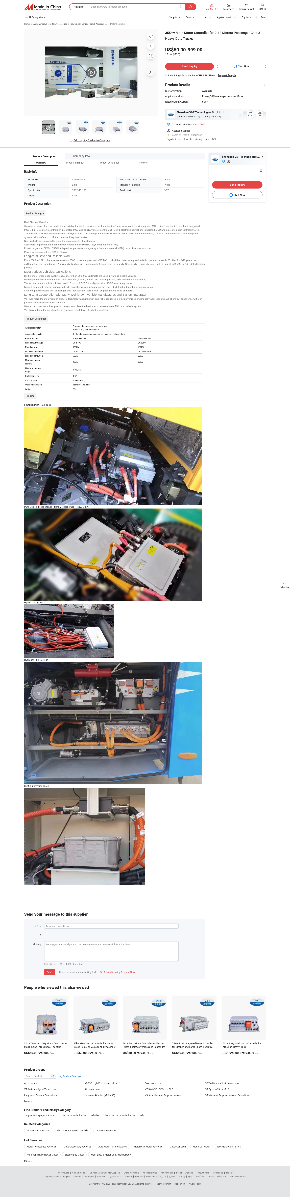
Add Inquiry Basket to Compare (92, 140)
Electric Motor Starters (229, 1146)
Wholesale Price (149, 1172)
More (27, 1160)
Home (27, 23)
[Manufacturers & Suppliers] (42, 6)
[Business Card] (260, 170)
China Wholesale (131, 1172)
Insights (229, 1172)
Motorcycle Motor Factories (148, 1146)
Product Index (203, 1172)
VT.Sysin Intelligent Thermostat (40, 1089)
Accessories (30, 1083)
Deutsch (139, 1176)
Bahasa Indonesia (238, 1176)
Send (49, 972)
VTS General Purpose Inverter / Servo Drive (227, 1095)
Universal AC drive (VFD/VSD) (100, 1095)
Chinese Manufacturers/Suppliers (105, 1172)
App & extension (224, 17)
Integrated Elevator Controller (39, 1095)
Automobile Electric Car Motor (42, 1154)
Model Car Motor (201, 1146)
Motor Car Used (178, 1146)
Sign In (170, 139)
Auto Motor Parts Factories (112, 1146)
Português (89, 1176)
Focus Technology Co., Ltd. (123, 1183)
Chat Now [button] (243, 66)
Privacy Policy (194, 1183)
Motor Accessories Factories (41, 1146)
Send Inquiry (189, 66)
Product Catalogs (71, 1076)
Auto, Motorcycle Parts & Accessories (50, 23)
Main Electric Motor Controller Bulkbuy (111, 1154)
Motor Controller (117, 23)
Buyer (189, 17)
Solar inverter (152, 1083)
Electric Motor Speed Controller (73, 1130)
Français (101, 1176)
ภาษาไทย (200, 1176)
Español (77, 1176)
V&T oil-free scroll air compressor (222, 1083)
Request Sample (227, 75)
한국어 (172, 1176)
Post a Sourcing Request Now (117, 972)
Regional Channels (184, 1172)
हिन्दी (190, 1176)
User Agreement (164, 1183)
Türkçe (210, 1176)
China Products (79, 1172)
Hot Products (63, 1172)
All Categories (36, 17)
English (66, 1176)
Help (206, 17)
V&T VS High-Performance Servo (101, 1083)
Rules (264, 17)
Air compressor (92, 1089)
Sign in (262, 8)
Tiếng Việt (221, 1176)
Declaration (180, 1183)
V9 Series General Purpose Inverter (163, 1095)
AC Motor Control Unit (38, 1130)
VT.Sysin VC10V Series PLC (159, 1089)
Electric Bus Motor (74, 1154)
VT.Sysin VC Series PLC (217, 1089)
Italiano (128, 1176)
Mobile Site (218, 1172)
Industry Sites (166, 1172)
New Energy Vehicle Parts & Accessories (88, 23)
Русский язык (115, 1176)
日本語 (182, 1176)
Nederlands (151, 1176)
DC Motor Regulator (106, 1130)
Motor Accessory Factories (77, 1146)
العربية (163, 1176)
